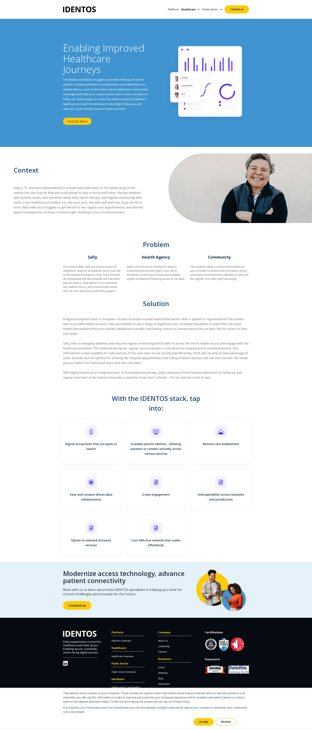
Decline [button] (226, 722)
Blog (160, 678)
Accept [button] (203, 722)
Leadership (164, 646)
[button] (190, 9)
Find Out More (77, 121)
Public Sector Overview (123, 671)
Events (161, 667)
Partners (162, 651)
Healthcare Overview (122, 656)
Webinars (163, 672)
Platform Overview (121, 640)
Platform (173, 9)
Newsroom (164, 683)
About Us (163, 640)
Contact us (236, 9)
